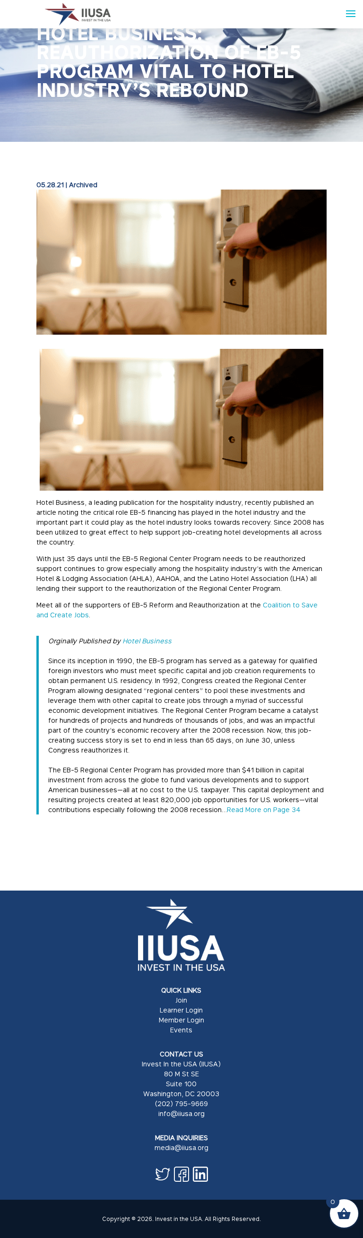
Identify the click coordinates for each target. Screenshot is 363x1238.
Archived (83, 185)
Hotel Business (147, 641)
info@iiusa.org (181, 1113)
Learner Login (181, 1010)
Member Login (181, 1020)
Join (181, 1000)
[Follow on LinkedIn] (200, 1174)
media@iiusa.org (181, 1147)
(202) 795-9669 (181, 1103)
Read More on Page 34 (264, 809)
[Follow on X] (162, 1174)
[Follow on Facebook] (181, 1174)
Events (181, 1030)
